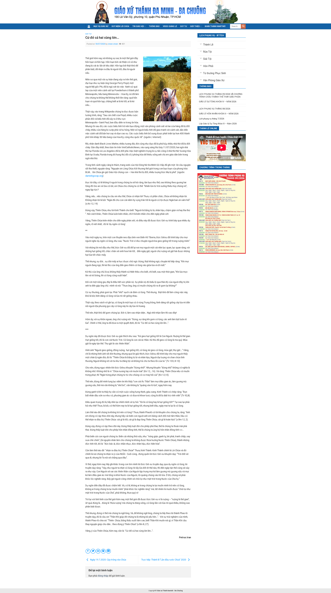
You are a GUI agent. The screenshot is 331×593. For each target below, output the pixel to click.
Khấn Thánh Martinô (215, 26)
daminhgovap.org (94, 176)
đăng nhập (103, 575)
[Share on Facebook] (88, 551)
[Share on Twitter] (93, 551)
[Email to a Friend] (98, 551)
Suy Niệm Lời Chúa (120, 26)
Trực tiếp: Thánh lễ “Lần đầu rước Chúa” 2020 (164, 559)
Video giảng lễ (170, 26)
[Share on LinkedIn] (108, 551)
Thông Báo (154, 26)
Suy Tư (88, 34)
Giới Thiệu (195, 26)
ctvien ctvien (113, 44)
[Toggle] (201, 44)
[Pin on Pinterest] (103, 551)
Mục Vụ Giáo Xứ (100, 26)
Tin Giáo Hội (138, 26)
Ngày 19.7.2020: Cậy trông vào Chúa (108, 559)
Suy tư (183, 26)
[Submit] (243, 26)
